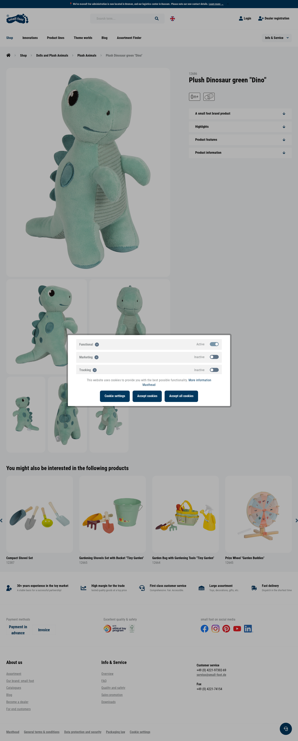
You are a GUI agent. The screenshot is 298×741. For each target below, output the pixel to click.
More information (200, 380)
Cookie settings (115, 396)
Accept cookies (147, 396)
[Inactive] (214, 357)
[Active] (214, 344)
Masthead (149, 385)
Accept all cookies (181, 396)
